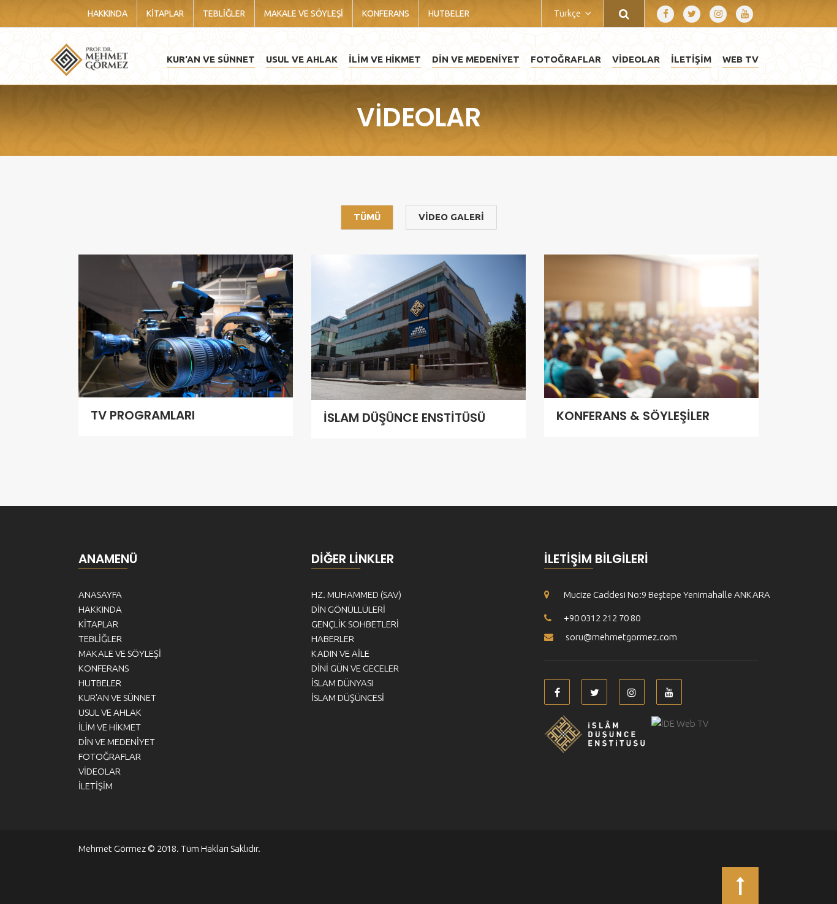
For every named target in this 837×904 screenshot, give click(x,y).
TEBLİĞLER (224, 13)
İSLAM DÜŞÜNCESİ (347, 697)
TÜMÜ (367, 217)
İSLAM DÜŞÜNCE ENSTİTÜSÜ (404, 417)
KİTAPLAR (165, 13)
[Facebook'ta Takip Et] (665, 14)
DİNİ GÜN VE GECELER (355, 668)
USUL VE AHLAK (302, 59)
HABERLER (332, 639)
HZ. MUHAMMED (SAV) (356, 594)
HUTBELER (448, 13)
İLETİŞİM (691, 59)
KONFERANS (385, 13)
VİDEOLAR (636, 59)
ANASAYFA (100, 594)
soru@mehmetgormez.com (621, 637)
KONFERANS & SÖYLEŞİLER (633, 415)
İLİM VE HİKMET (385, 59)
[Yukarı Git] (740, 885)
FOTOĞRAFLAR (566, 59)
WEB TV (740, 59)
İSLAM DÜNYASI (342, 683)
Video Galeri (451, 217)
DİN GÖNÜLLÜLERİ (348, 609)
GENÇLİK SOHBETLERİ (355, 624)
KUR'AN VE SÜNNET (211, 59)
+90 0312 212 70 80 (602, 618)
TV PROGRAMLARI (143, 415)
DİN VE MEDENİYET (476, 59)
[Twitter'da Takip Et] (691, 14)
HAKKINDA (107, 13)
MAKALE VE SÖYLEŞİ (303, 13)
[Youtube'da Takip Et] (744, 14)
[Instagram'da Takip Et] (718, 14)
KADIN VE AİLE (340, 653)
